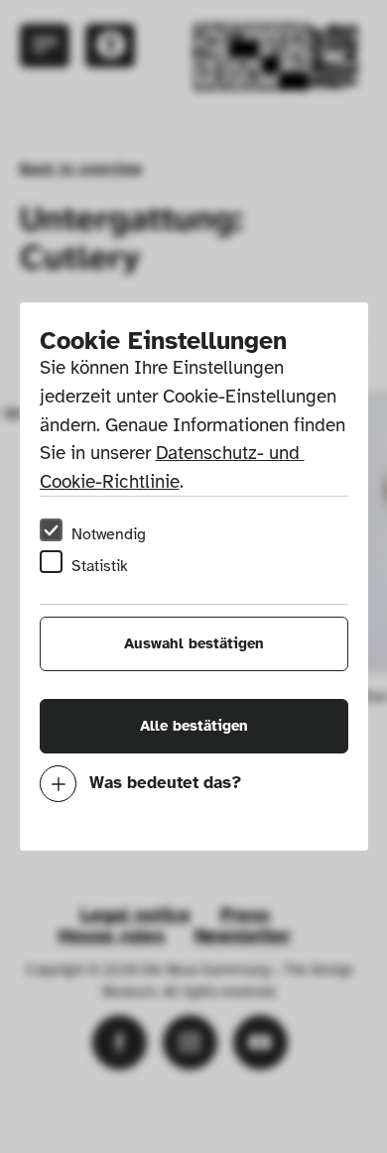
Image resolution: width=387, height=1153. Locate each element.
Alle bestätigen (194, 726)
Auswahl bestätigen (194, 643)
